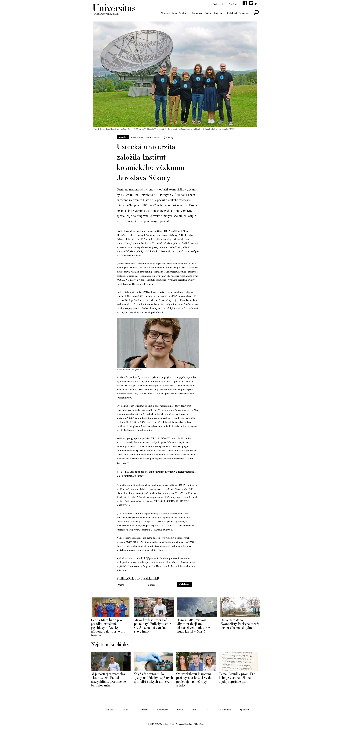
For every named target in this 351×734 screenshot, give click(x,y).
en (256, 4)
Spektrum (244, 12)
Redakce (188, 724)
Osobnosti (184, 12)
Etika (215, 12)
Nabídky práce (218, 4)
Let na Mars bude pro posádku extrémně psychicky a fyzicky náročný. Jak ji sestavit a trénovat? (156, 474)
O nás (172, 724)
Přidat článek (198, 724)
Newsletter (233, 4)
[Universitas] (114, 13)
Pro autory (180, 724)
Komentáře (196, 12)
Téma (174, 12)
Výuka (207, 12)
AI (221, 12)
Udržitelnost (231, 12)
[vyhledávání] (256, 12)
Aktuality (165, 12)
